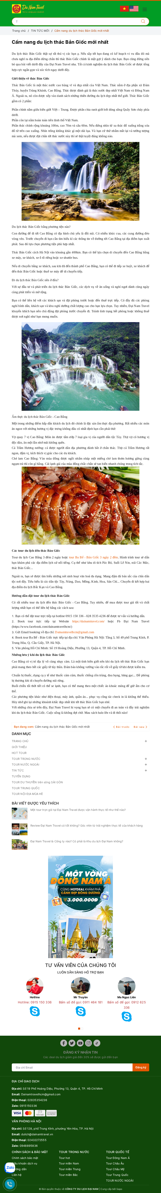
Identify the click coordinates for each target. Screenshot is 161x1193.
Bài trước (123, 726)
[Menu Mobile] (145, 9)
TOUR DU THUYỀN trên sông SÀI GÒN (37, 782)
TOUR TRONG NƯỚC (26, 758)
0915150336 (28, 1105)
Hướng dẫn (19, 1169)
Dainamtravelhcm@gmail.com (74, 632)
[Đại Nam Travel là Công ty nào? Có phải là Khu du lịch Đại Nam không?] (19, 844)
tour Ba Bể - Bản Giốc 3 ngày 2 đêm (93, 557)
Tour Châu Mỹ (115, 1169)
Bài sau (139, 726)
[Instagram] (88, 1043)
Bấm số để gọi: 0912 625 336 (126, 1004)
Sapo (119, 1188)
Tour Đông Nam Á (118, 1158)
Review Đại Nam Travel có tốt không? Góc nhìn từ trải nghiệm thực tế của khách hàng (86, 825)
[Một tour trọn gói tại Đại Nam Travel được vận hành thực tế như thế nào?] (19, 813)
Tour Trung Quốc (117, 1174)
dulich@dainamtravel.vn (37, 1134)
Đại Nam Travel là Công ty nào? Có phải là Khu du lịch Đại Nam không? (76, 841)
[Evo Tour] (80, 907)
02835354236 (37, 1100)
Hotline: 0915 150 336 (35, 1002)
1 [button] (79, 1029)
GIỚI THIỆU (19, 747)
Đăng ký (140, 1067)
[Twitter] (72, 1043)
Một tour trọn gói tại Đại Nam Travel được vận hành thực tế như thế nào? (78, 809)
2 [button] (82, 1029)
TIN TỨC (18, 770)
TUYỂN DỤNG (21, 776)
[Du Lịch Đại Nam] (28, 8)
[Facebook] (63, 1043)
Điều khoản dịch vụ (24, 1163)
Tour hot (64, 1158)
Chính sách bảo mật (25, 1158)
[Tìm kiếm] (143, 21)
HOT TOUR (19, 753)
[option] (35, 998)
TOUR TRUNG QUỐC (26, 788)
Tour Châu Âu (115, 1163)
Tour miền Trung (69, 1169)
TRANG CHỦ (20, 741)
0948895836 (29, 1145)
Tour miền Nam (69, 1163)
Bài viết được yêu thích (35, 803)
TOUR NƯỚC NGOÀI (25, 764)
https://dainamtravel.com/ (88, 621)
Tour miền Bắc (68, 1174)
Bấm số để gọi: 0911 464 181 (81, 1002)
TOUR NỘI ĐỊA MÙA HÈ (27, 793)
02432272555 (37, 1140)
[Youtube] (80, 1043)
